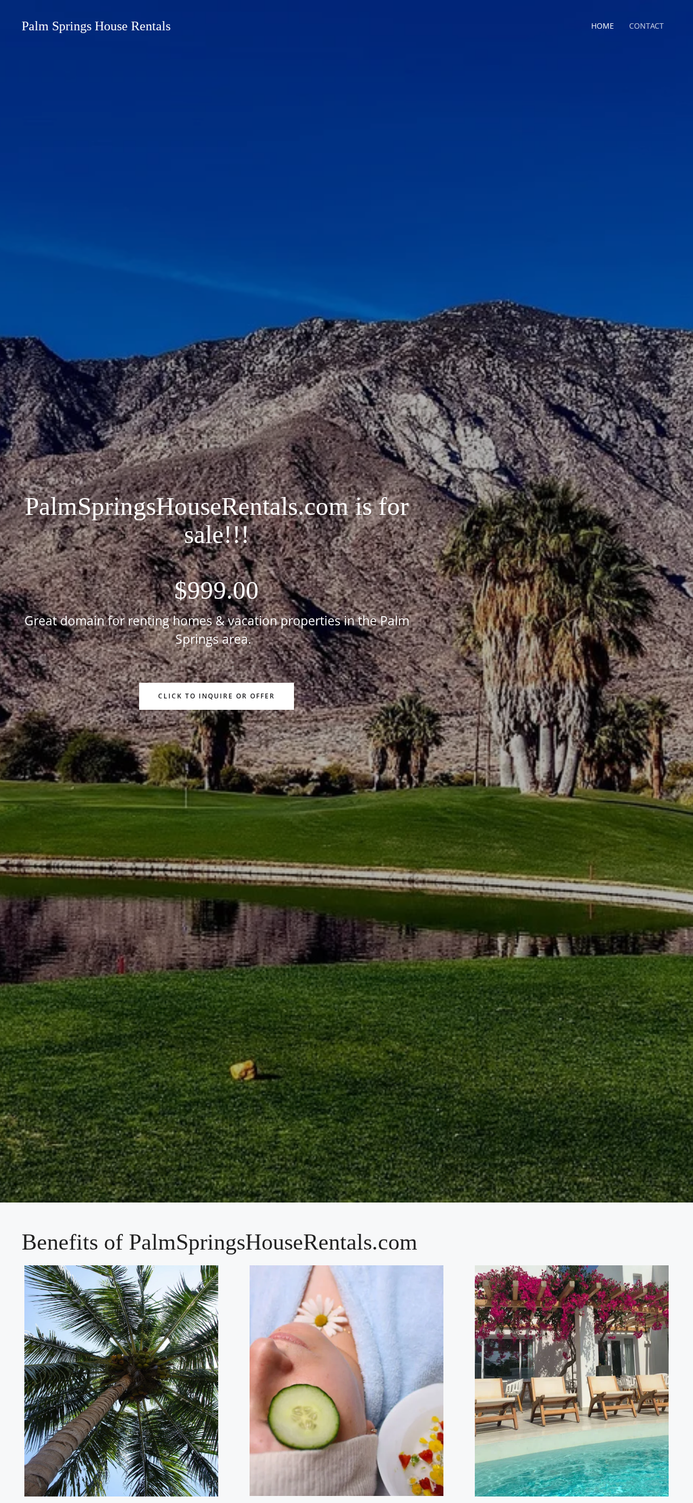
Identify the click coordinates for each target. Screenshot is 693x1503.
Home (602, 26)
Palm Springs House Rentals (96, 26)
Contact (646, 26)
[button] (216, 696)
